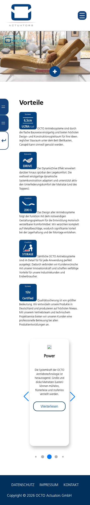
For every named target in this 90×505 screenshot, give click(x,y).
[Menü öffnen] (82, 15)
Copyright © (16, 495)
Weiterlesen (53, 407)
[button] (72, 396)
